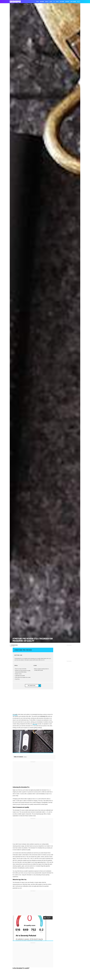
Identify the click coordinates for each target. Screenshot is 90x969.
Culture (62, 1)
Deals (46, 1)
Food (57, 1)
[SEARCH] (79, 2)
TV (54, 1)
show (25, 756)
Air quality (15, 714)
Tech (37, 1)
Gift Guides (73, 1)
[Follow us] (78, 1)
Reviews (42, 1)
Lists (51, 1)
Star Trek (35, 723)
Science (67, 1)
